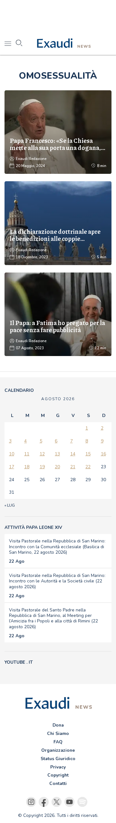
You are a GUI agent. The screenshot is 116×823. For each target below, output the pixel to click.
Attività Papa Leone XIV (33, 527)
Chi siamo (58, 733)
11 (26, 454)
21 (72, 467)
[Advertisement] (58, 16)
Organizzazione (58, 750)
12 (42, 454)
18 (26, 467)
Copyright (58, 775)
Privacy (58, 767)
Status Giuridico (58, 759)
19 (42, 467)
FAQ (58, 742)
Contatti (58, 783)
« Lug (10, 505)
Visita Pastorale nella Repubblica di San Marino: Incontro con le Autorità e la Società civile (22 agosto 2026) (57, 581)
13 (57, 454)
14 (72, 454)
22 (88, 467)
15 (88, 454)
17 (11, 467)
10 (11, 454)
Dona (58, 725)
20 (57, 467)
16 (103, 454)
